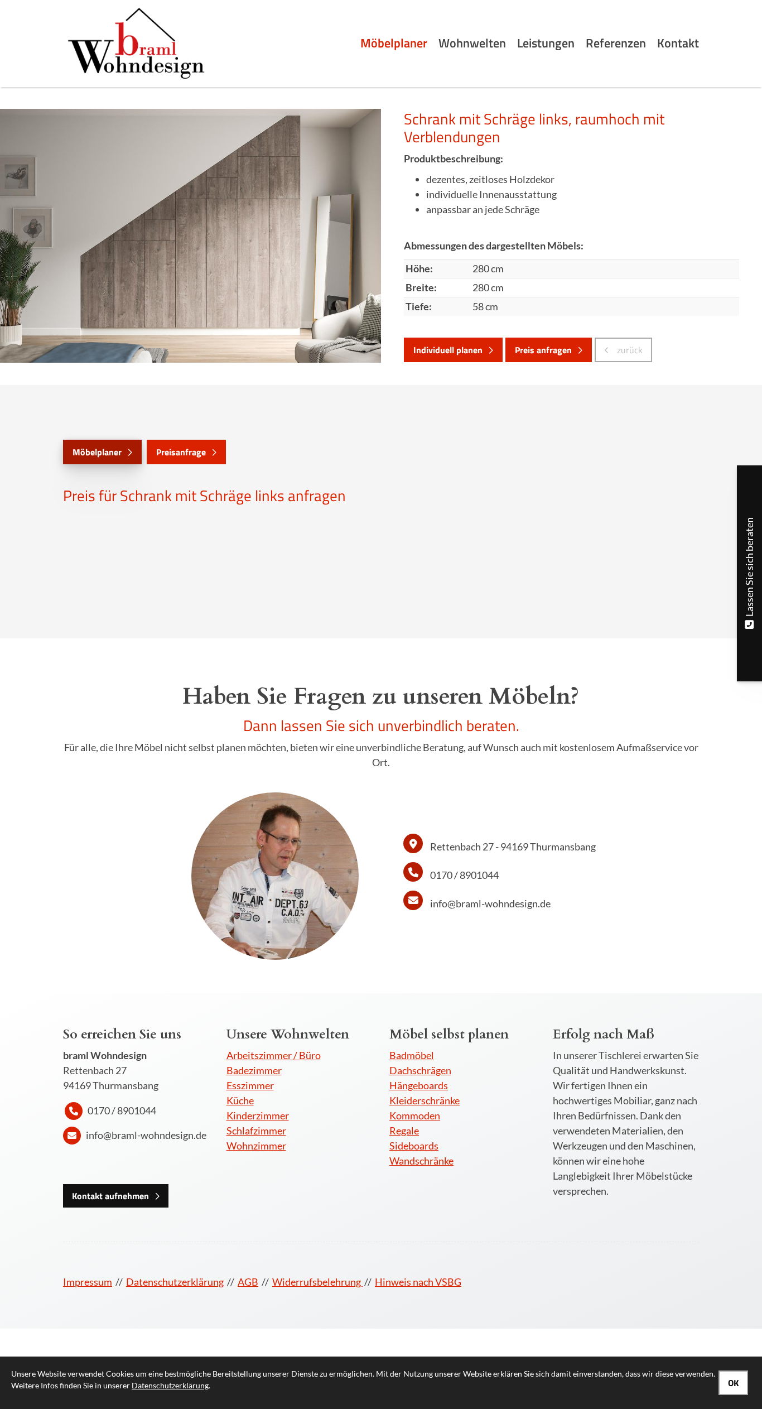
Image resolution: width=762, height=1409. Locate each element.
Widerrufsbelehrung (317, 1282)
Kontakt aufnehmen (110, 1196)
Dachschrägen (420, 1070)
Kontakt (678, 42)
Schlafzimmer (256, 1130)
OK (733, 1382)
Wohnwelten (472, 42)
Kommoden (414, 1115)
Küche (240, 1100)
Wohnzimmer (256, 1145)
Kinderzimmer (257, 1115)
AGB (248, 1282)
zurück (629, 350)
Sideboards (413, 1145)
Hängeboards (418, 1085)
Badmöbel (411, 1055)
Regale (404, 1130)
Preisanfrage (181, 452)
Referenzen (616, 42)
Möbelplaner (393, 42)
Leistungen (546, 42)
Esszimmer (250, 1085)
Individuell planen (448, 350)
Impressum (87, 1282)
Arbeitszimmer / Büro (273, 1055)
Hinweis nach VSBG (418, 1282)
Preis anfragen (543, 350)
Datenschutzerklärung (175, 1282)
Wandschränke (421, 1161)
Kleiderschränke (424, 1100)
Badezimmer (254, 1070)
